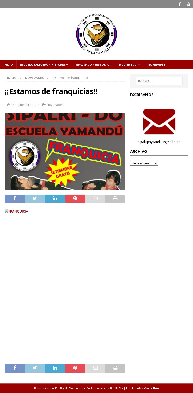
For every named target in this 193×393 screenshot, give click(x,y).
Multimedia (128, 65)
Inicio (8, 65)
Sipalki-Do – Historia (92, 65)
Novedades (156, 65)
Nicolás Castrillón (145, 388)
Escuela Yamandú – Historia (42, 65)
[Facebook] (180, 4)
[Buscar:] (159, 81)
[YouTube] (189, 4)
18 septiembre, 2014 (25, 105)
